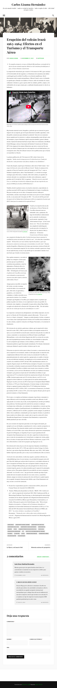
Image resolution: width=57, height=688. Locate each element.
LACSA (23, 533)
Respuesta (45, 575)
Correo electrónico (36, 639)
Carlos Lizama (13, 58)
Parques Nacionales (32, 533)
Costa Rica (41, 529)
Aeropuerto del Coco (13, 526)
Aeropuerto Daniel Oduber (23, 524)
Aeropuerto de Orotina (38, 524)
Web (8, 647)
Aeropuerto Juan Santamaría (28, 526)
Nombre (9, 639)
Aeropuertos (41, 526)
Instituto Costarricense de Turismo (35, 531)
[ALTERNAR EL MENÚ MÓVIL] (4, 15)
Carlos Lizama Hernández (28, 4)
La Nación (24, 231)
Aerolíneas (11, 524)
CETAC (15, 529)
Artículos (41, 58)
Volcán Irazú (21, 535)
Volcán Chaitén (12, 535)
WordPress (25, 684)
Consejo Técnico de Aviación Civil (27, 529)
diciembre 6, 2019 (20, 575)
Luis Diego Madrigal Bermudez (24, 564)
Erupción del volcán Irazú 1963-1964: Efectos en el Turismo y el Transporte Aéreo (26, 45)
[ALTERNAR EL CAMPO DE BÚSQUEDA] (53, 15)
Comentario (11, 621)
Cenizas (10, 529)
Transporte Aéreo (43, 533)
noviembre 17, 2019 (28, 58)
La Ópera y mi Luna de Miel (15, 547)
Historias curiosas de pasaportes (40, 547)
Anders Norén (38, 684)
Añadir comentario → (43, 556)
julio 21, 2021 (21, 602)
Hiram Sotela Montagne (14, 531)
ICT (23, 531)
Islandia (10, 533)
